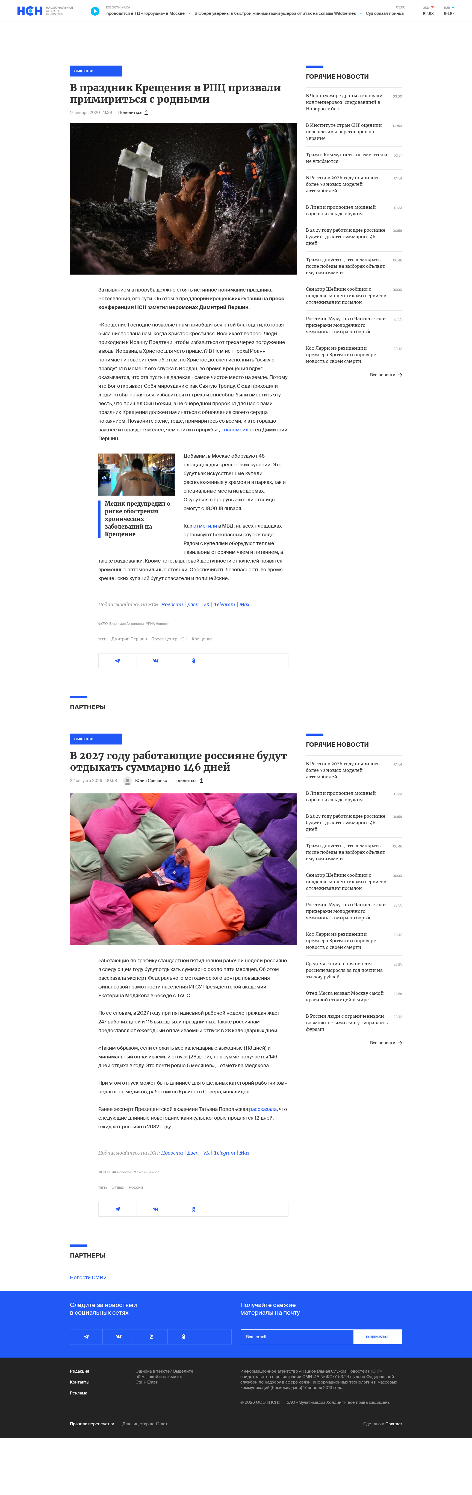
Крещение (202, 639)
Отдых (117, 1187)
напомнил (236, 429)
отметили (205, 526)
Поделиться (130, 112)
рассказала (263, 1109)
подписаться (378, 1337)
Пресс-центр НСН (169, 639)
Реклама (78, 1393)
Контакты (79, 1382)
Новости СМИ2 (88, 1277)
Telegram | (227, 604)
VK (206, 604)
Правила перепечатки (92, 1424)
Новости (172, 604)
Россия (136, 1187)
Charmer (393, 1424)
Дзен (193, 604)
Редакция (79, 1371)
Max (244, 604)
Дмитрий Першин (129, 639)
